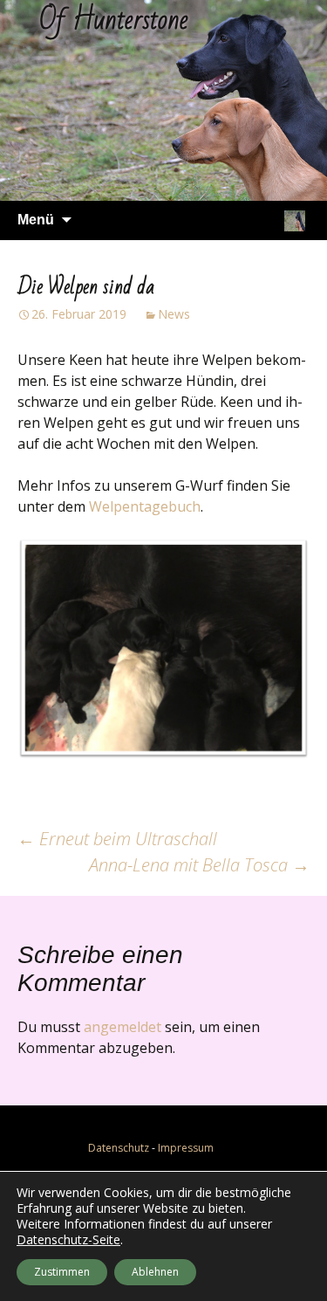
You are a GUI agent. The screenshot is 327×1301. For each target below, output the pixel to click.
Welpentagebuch (145, 506)
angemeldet (122, 1026)
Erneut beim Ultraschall (117, 838)
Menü (35, 219)
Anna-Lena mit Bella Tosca (199, 865)
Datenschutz (118, 1147)
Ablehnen (155, 1271)
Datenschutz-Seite (68, 1239)
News (174, 314)
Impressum (186, 1147)
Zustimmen (62, 1271)
